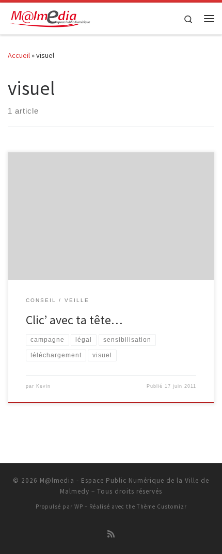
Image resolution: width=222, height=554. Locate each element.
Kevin (43, 386)
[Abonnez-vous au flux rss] (111, 534)
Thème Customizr (162, 506)
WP (78, 506)
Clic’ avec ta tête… (74, 319)
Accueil (19, 55)
